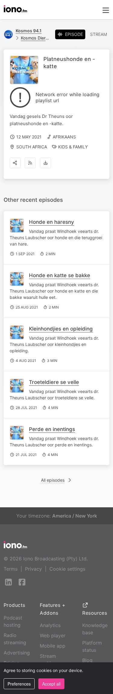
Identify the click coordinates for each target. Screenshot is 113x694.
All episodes (52, 480)
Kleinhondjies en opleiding (61, 329)
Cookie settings (67, 569)
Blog (87, 660)
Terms (10, 569)
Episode (74, 34)
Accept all (51, 684)
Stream (98, 34)
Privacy (33, 569)
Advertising (17, 653)
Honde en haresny (51, 222)
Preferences (19, 684)
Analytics (50, 625)
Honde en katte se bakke (59, 275)
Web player (52, 635)
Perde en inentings (52, 429)
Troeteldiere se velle (54, 382)
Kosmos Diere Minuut (35, 37)
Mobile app (52, 646)
